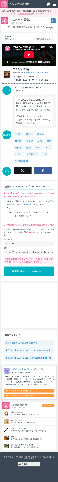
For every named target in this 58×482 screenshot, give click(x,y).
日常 (40, 140)
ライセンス (42, 201)
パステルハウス (17, 412)
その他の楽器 (21, 161)
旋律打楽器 (32, 154)
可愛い (29, 140)
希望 (49, 140)
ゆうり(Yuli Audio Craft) (36, 72)
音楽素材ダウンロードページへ (29, 271)
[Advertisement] (29, 305)
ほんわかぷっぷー (18, 428)
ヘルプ (11, 215)
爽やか (18, 140)
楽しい (29, 133)
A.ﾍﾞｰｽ (18, 154)
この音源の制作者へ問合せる (21, 395)
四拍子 (18, 147)
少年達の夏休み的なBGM (22, 444)
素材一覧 (47, 405)
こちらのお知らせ (25, 13)
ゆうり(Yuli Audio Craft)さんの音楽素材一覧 (28, 357)
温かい (40, 133)
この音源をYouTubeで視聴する (21, 342)
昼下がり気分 (16, 420)
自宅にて (15, 436)
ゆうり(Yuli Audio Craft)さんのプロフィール (28, 350)
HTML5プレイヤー (44, 39)
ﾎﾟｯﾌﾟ (38, 147)
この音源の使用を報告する (20, 390)
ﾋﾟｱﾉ (48, 147)
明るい (18, 133)
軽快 (28, 147)
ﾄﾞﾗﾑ (45, 154)
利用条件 (27, 204)
